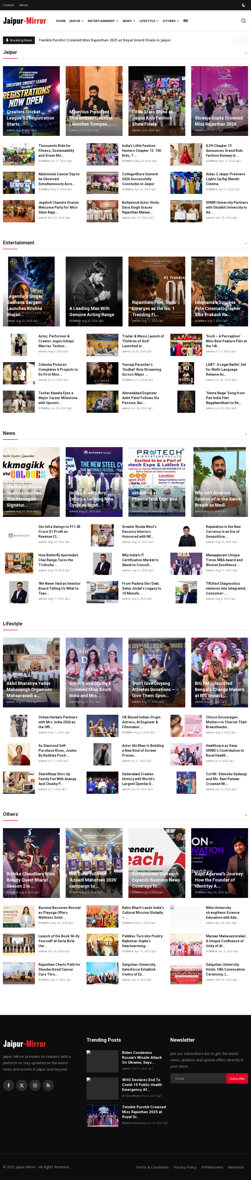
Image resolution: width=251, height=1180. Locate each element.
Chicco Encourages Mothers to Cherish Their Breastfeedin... (226, 722)
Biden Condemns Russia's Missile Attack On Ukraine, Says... (142, 1057)
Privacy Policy (185, 1167)
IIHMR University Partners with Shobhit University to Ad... (227, 207)
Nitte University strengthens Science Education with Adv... (222, 912)
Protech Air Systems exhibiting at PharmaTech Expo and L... (154, 496)
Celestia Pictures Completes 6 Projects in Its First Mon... (58, 369)
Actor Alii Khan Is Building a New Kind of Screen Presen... (143, 750)
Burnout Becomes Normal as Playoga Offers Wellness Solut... (59, 912)
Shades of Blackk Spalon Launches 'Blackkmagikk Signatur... (24, 496)
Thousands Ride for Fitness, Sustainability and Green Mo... (56, 150)
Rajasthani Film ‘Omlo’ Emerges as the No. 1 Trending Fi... (154, 308)
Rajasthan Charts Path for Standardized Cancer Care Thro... (59, 969)
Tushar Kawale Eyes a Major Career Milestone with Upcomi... (57, 398)
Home (61, 21)
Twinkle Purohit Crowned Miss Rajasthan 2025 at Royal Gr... (144, 1112)
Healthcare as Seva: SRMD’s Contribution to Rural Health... (225, 750)
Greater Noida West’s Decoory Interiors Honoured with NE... (139, 531)
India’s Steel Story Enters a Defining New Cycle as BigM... (91, 499)
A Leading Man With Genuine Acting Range (91, 311)
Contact (8, 5)
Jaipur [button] (75, 21)
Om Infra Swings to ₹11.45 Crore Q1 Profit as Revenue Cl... (59, 531)
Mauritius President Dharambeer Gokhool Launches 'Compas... (91, 118)
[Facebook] (8, 1085)
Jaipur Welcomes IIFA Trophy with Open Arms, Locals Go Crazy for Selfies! (101, 40)
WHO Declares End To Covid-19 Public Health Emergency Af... (142, 1085)
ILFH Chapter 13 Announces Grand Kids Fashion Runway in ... (224, 150)
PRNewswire (212, 1167)
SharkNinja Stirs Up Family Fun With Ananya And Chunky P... (57, 779)
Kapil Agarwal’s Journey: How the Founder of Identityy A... (219, 880)
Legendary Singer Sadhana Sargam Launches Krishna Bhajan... (25, 305)
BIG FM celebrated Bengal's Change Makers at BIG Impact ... (219, 689)
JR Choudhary (131, 1095)
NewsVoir (236, 1167)
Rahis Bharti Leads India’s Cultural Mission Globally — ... (143, 912)
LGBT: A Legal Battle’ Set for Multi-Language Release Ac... (226, 369)
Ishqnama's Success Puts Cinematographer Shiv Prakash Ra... (218, 308)
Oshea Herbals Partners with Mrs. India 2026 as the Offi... (57, 722)
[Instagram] (35, 1085)
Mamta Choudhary (134, 1123)
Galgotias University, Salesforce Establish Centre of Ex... (139, 969)
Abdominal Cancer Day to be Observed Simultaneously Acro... (59, 179)
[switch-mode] (244, 5)
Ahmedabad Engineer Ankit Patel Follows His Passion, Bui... (140, 398)
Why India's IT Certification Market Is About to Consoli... (140, 560)
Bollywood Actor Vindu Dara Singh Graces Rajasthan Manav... (140, 207)
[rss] (48, 1085)
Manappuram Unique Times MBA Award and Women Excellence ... (224, 560)
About (23, 5)
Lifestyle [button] (147, 21)
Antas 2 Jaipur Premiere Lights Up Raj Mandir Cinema (225, 179)
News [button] (127, 21)
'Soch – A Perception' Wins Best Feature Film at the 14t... (226, 341)
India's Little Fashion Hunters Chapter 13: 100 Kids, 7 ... (141, 150)
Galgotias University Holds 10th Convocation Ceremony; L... (225, 969)
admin (11, 130)
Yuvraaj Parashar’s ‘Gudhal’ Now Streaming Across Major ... (141, 369)
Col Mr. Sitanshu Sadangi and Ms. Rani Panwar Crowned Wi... (226, 779)
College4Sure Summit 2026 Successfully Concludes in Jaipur (140, 179)
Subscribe (237, 1078)
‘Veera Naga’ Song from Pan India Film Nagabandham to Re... (225, 398)
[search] (243, 20)
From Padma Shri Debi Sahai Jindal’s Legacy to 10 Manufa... (141, 588)
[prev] (237, 40)
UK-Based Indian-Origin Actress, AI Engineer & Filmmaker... (141, 722)
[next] (245, 40)
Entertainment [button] (101, 21)
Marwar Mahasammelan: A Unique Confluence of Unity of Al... (226, 941)
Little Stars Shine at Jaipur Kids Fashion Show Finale (152, 118)
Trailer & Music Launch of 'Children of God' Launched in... (143, 341)
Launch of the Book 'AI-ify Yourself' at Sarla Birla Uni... (58, 941)
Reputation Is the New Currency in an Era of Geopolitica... (223, 531)
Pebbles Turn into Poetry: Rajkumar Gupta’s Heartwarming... (142, 941)
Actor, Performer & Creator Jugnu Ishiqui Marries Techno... (56, 341)
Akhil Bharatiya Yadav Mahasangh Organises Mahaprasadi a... (29, 689)
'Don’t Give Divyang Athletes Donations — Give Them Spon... (153, 689)
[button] (246, 54)
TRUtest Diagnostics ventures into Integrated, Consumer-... (226, 588)
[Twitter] (21, 1085)
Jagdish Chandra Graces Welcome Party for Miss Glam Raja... (58, 207)
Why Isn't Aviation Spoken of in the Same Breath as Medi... (218, 499)
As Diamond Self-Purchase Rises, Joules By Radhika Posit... (57, 750)
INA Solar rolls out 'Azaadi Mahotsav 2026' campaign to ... (93, 880)
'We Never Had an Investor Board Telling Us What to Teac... (59, 588)
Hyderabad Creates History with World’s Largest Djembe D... (138, 779)
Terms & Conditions (152, 1167)
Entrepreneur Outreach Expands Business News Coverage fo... (156, 880)
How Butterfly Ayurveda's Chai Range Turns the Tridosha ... (58, 560)
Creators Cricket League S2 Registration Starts (30, 118)
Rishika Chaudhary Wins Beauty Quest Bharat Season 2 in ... (31, 880)
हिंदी (185, 21)
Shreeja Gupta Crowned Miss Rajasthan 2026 (219, 121)
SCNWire (44, 161)
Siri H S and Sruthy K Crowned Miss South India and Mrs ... (90, 689)
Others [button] (169, 21)
